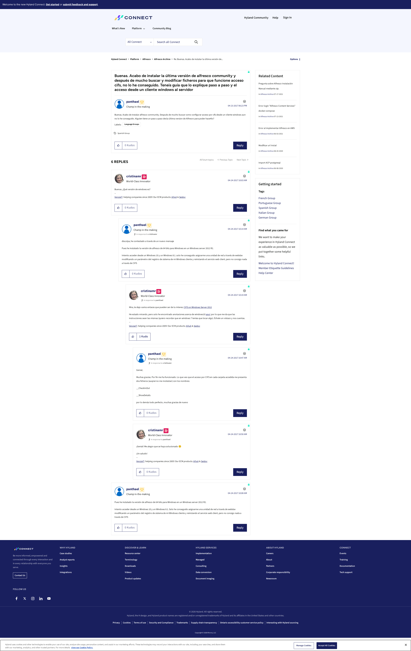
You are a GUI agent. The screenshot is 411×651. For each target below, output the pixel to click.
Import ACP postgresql (270, 162)
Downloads (130, 566)
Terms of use (140, 622)
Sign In (287, 18)
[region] (205, 645)
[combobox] (178, 42)
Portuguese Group (270, 203)
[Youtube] (48, 598)
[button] (118, 145)
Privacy (116, 622)
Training (344, 559)
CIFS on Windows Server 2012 (198, 307)
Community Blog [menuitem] (162, 28)
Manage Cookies (304, 645)
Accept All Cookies (326, 645)
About (269, 559)
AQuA (174, 197)
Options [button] (294, 59)
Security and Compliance (161, 622)
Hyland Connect (119, 59)
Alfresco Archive (162, 59)
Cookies (127, 622)
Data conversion (204, 572)
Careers (269, 553)
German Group (267, 218)
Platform (134, 59)
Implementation (204, 553)
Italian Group (267, 213)
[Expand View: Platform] (144, 28)
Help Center (266, 273)
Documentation (347, 566)
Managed (200, 559)
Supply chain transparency (204, 622)
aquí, (208, 314)
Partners (270, 566)
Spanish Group (124, 133)
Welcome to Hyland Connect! (276, 263)
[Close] (405, 644)
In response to (146, 234)
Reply (240, 145)
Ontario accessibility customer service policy (241, 622)
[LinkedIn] (40, 598)
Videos (128, 572)
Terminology (131, 559)
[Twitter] (24, 598)
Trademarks (182, 622)
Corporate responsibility (278, 572)
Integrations (66, 572)
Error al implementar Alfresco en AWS (277, 128)
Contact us (20, 575)
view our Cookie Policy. (82, 647)
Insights (64, 566)
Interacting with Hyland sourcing (282, 622)
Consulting (201, 566)
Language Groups (131, 124)
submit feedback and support (80, 4)
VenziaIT (118, 197)
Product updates (133, 578)
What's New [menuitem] (118, 28)
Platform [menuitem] (137, 28)
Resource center (132, 553)
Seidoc (182, 197)
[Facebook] (16, 598)
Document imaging (205, 578)
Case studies (66, 553)
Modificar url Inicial (268, 145)
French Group (267, 198)
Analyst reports (67, 559)
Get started (52, 4)
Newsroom (271, 578)
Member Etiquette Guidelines (276, 268)
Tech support (346, 572)
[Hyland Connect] (133, 17)
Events (343, 553)
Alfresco (146, 59)
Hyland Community (256, 18)
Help (275, 18)
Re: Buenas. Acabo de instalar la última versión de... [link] (198, 59)
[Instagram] (32, 598)
